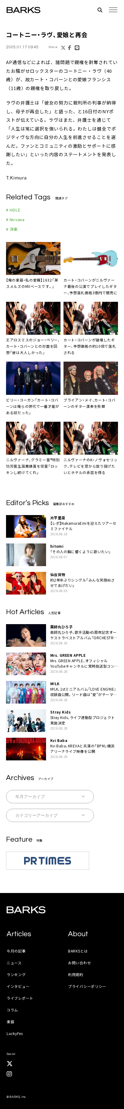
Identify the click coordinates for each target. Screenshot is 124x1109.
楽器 (10, 1021)
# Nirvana (15, 219)
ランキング (16, 974)
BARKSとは (78, 950)
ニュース (14, 962)
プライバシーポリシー (87, 986)
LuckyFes (15, 1033)
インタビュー (18, 986)
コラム (12, 1009)
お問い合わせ (79, 962)
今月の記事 (16, 950)
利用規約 (75, 974)
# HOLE (13, 210)
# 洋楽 (12, 229)
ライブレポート (20, 998)
